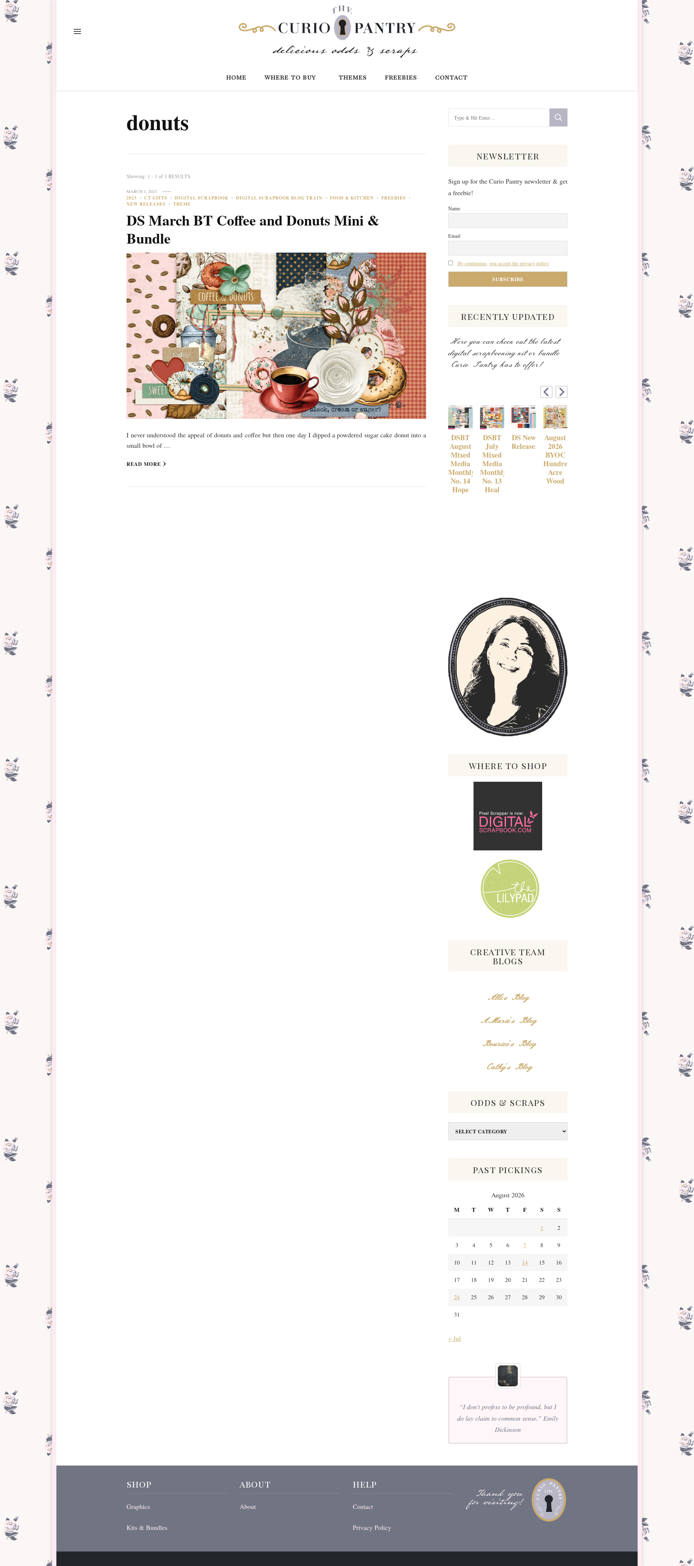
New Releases (146, 204)
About (248, 1506)
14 (525, 1262)
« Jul (454, 1338)
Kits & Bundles (147, 1527)
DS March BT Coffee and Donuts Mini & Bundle (253, 229)
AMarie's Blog (508, 1021)
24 (457, 1297)
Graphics (138, 1506)
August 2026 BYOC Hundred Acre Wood (555, 459)
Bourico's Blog (508, 1044)
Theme (182, 204)
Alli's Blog (508, 997)
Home (236, 76)
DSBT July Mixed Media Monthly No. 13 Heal (492, 463)
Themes (353, 76)
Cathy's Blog (508, 1067)
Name (454, 208)
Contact (451, 76)
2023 (132, 198)
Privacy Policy (372, 1527)
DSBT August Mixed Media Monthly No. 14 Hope (460, 463)
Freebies (401, 76)
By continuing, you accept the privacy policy (503, 263)
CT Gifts (155, 198)
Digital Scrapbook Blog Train (279, 198)
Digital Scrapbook (201, 198)
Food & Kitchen (352, 198)
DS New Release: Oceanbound (523, 442)
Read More (144, 464)
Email (454, 235)
